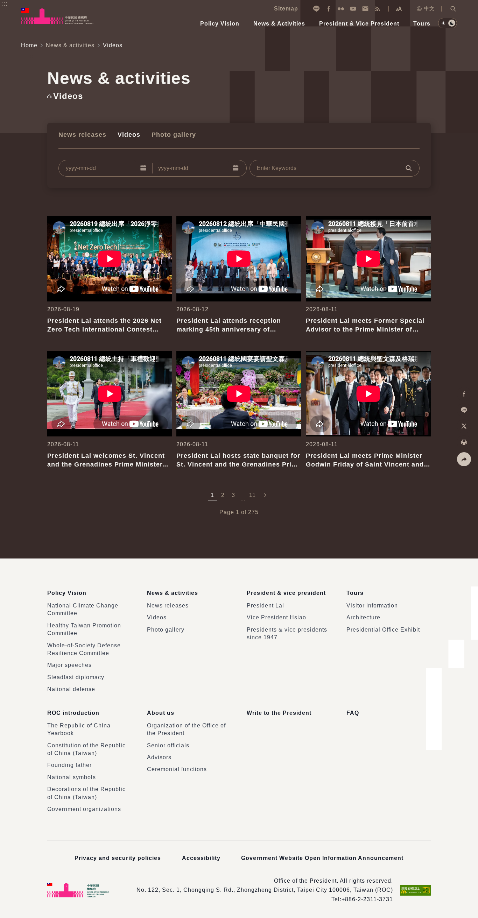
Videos (129, 134)
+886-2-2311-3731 (367, 899)
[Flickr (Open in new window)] (341, 8)
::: (4, 4)
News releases (82, 134)
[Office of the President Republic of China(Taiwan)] (57, 16)
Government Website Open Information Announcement (322, 858)
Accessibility (201, 858)
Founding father (69, 765)
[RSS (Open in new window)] (377, 8)
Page (226, 512)
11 (252, 495)
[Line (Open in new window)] (316, 8)
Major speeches (69, 665)
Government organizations (84, 809)
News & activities (70, 45)
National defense (71, 689)
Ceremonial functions (177, 769)
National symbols (71, 777)
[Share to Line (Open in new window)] (464, 410)
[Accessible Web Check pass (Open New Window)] (415, 890)
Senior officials (168, 745)
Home (29, 45)
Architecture (363, 617)
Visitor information (372, 606)
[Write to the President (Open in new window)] (365, 8)
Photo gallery (174, 134)
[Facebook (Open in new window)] (328, 8)
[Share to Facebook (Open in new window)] (464, 394)
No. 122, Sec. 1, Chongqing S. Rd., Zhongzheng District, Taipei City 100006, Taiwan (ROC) (264, 890)
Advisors (159, 757)
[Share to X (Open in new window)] (464, 426)
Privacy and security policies (118, 858)
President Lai (265, 606)
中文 (429, 8)
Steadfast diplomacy (75, 677)
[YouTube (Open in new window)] (353, 8)
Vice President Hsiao (276, 617)
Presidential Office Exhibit (383, 630)
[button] (453, 8)
